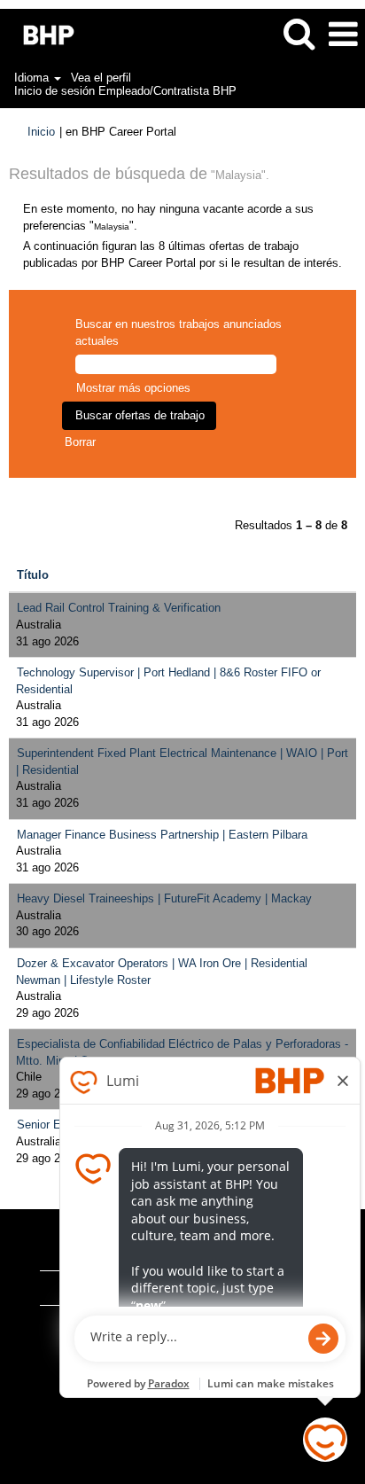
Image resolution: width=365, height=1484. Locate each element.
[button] (343, 34)
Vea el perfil (101, 77)
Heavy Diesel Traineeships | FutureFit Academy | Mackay (164, 898)
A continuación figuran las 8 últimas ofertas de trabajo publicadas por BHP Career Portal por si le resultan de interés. (182, 254)
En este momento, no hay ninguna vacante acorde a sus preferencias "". (168, 217)
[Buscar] (298, 33)
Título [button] (33, 575)
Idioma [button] (33, 77)
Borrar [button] (80, 442)
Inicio (41, 131)
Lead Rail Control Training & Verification (119, 607)
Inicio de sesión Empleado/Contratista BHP (125, 91)
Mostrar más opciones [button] (133, 387)
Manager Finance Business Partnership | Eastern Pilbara (162, 834)
